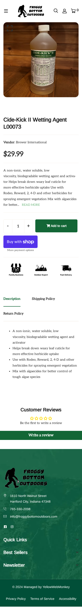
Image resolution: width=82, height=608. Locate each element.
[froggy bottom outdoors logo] (30, 11)
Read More (31, 205)
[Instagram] (12, 527)
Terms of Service (42, 599)
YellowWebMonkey (56, 587)
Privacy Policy (16, 599)
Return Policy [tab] (13, 313)
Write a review (41, 435)
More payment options (20, 250)
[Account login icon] (64, 11)
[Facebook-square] (5, 527)
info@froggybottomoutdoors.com (33, 516)
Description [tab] (11, 299)
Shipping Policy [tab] (43, 299)
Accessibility (67, 599)
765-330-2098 (20, 509)
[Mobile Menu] (6, 11)
